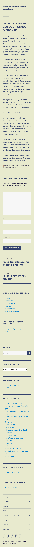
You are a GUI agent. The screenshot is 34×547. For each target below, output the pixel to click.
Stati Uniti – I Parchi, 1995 (14, 435)
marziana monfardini (12, 165)
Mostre (5, 525)
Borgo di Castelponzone (13, 311)
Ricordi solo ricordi (12, 472)
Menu (6, 15)
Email (5, 228)
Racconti (8, 337)
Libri (6, 334)
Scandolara (9, 301)
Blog (4, 511)
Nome (5, 219)
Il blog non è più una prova (14, 329)
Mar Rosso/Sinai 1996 (13, 449)
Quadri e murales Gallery (12, 515)
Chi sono (6, 501)
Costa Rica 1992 (10, 425)
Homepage (7, 497)
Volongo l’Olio (10, 303)
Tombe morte (10, 309)
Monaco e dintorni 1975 (13, 403)
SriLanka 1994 (10, 427)
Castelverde (9, 306)
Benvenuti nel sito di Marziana (12, 541)
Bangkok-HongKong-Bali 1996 (16, 451)
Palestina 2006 (10, 454)
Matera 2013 (9, 456)
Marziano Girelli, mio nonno (15, 488)
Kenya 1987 (9, 422)
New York (10, 446)
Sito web (6, 237)
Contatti (6, 506)
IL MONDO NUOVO (12, 385)
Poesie (7, 332)
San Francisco (11, 443)
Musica (5, 520)
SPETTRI (8, 388)
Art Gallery (6, 529)
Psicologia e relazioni (9, 167)
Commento (7, 190)
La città (7, 298)
